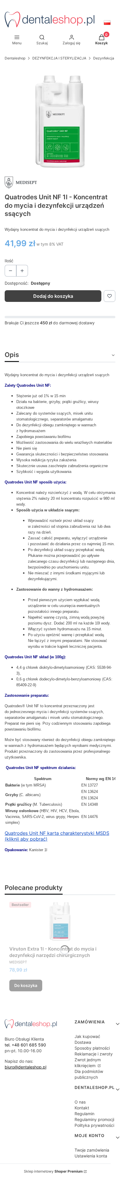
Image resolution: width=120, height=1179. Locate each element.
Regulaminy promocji (94, 1119)
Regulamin (84, 1113)
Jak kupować (87, 1036)
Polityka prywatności (94, 1125)
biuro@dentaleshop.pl (25, 1066)
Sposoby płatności (92, 1048)
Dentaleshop (15, 58)
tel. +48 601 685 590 (25, 1044)
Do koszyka (25, 985)
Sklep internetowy (53, 1171)
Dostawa (83, 1042)
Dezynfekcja (103, 58)
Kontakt (82, 1107)
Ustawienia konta (91, 1155)
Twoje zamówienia (92, 1150)
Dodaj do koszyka (53, 296)
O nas (80, 1101)
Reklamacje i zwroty (94, 1053)
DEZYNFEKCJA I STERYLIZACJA (59, 58)
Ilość (9, 260)
